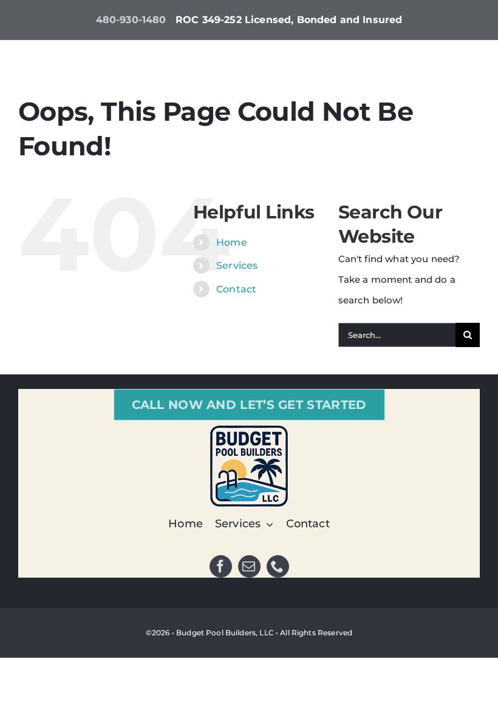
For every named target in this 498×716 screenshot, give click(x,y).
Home (231, 242)
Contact (236, 289)
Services (237, 265)
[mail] (249, 566)
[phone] (278, 566)
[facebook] (221, 566)
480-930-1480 (131, 19)
